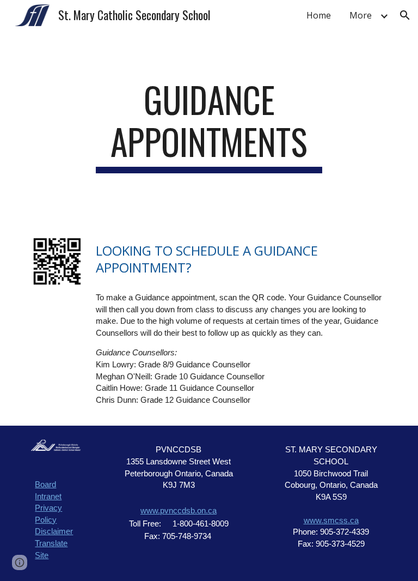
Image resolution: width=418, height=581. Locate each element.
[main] (208, 126)
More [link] (360, 15)
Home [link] (318, 15)
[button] (405, 15)
